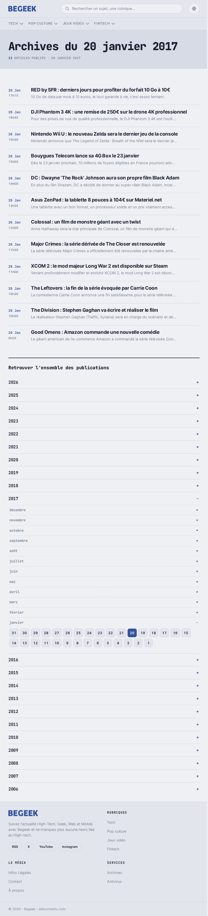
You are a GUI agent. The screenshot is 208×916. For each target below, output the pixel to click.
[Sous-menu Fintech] (113, 24)
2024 (13, 408)
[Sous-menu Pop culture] (56, 24)
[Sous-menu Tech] (21, 24)
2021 (13, 447)
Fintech (102, 23)
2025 (13, 395)
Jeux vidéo (73, 23)
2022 (13, 434)
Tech (13, 23)
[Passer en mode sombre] (194, 8)
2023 (13, 421)
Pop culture (40, 23)
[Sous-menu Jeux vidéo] (87, 24)
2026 (13, 382)
